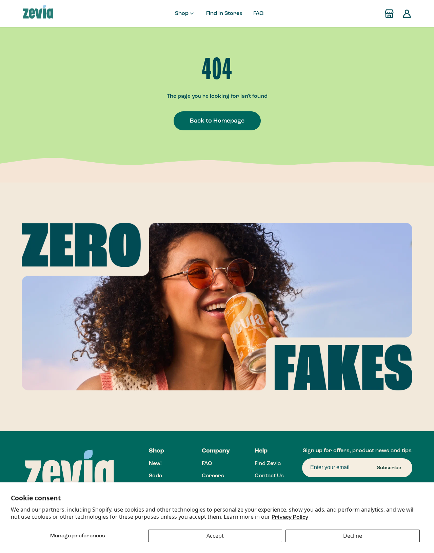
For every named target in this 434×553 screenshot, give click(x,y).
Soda (155, 476)
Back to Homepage (217, 121)
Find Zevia (268, 463)
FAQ (258, 13)
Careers (213, 476)
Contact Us (269, 476)
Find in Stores (224, 13)
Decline (352, 535)
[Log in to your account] (406, 13)
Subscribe (389, 467)
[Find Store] (389, 13)
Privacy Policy (290, 517)
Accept (215, 535)
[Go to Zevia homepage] (38, 13)
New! (155, 463)
